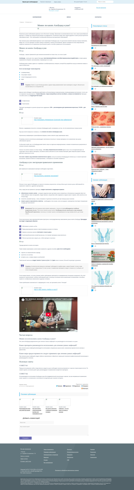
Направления (37, 17)
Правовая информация (45, 1)
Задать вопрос (57, 1)
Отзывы (46, 460)
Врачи (69, 17)
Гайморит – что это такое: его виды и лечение (64, 410)
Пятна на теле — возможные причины (101, 127)
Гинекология (93, 457)
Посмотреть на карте (54, 10)
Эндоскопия (70, 457)
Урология (69, 449)
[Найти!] (112, 2)
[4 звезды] (24, 386)
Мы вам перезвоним (101, 7)
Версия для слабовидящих (30, 2)
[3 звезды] (22, 386)
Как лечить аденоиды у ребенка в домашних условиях (51, 410)
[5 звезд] (25, 386)
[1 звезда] (20, 386)
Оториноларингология (72, 452)
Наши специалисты (49, 449)
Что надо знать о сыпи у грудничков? (100, 65)
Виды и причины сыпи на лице (99, 106)
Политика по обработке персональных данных (67, 470)
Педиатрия (93, 452)
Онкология (69, 454)
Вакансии (46, 457)
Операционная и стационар (51, 454)
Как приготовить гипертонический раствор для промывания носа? (37, 411)
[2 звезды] (21, 386)
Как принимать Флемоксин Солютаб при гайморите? (53, 120)
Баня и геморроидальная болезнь (100, 243)
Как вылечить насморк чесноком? (46, 176)
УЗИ (68, 460)
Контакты (98, 17)
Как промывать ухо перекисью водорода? (102, 86)
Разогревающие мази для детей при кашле (24, 409)
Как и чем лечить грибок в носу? (45, 289)
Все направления (48, 462)
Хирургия (92, 454)
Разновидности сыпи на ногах (99, 45)
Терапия (92, 449)
